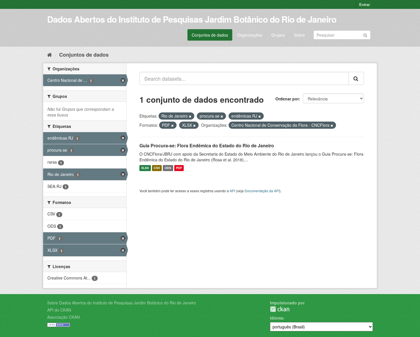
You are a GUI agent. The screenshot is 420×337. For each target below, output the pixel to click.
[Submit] (365, 34)
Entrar (364, 4)
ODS (168, 168)
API (232, 190)
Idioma (276, 318)
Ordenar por (287, 99)
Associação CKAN (63, 317)
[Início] (49, 54)
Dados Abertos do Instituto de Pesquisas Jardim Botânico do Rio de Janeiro (191, 19)
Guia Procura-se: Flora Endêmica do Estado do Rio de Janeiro (206, 145)
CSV (157, 168)
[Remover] (190, 116)
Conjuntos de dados (210, 35)
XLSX (145, 168)
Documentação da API (262, 190)
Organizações (249, 35)
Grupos (278, 35)
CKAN (279, 309)
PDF (179, 168)
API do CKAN (59, 310)
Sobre (299, 35)
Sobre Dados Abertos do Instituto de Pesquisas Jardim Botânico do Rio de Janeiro (121, 303)
